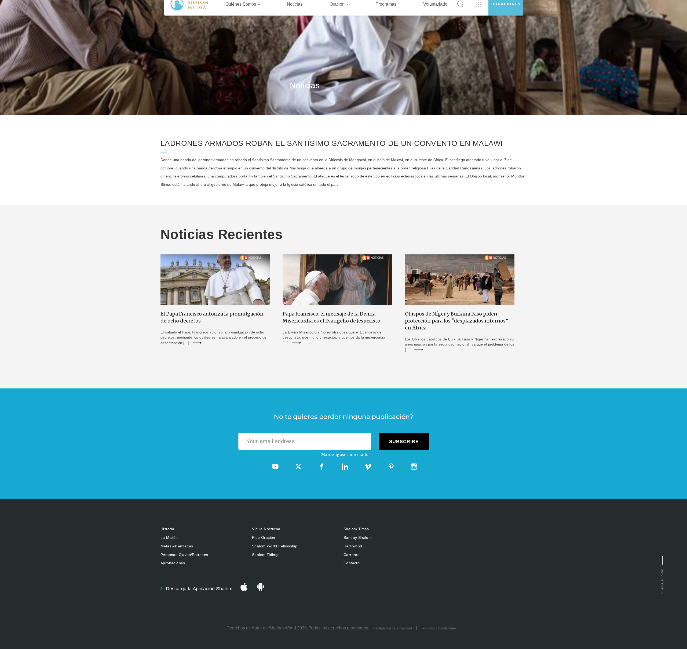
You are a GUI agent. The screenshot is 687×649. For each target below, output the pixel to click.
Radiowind (353, 546)
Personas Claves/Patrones (184, 554)
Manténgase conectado (344, 455)
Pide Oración (263, 537)
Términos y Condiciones (438, 628)
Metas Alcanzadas (176, 546)
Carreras (351, 554)
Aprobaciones (172, 563)
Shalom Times (356, 529)
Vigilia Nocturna (266, 529)
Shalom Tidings (266, 554)
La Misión (169, 537)
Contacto (352, 563)
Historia (167, 529)
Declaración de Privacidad (392, 628)
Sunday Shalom (358, 537)
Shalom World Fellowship (274, 546)
